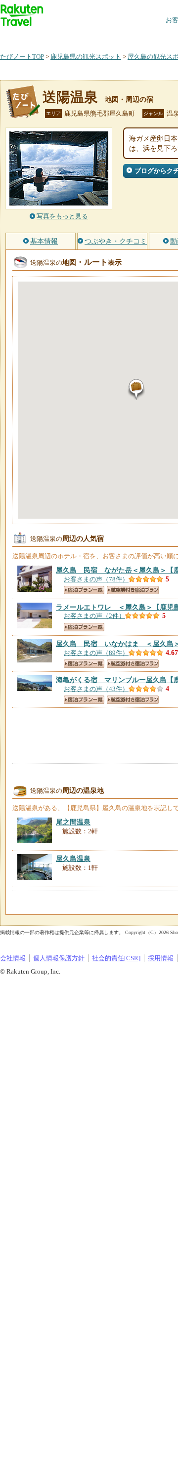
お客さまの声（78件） (96, 579)
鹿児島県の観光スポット (85, 56)
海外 (75, 37)
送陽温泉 (70, 97)
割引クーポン (156, 37)
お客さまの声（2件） (94, 615)
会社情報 (13, 958)
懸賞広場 (115, 37)
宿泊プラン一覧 (84, 590)
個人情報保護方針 (59, 958)
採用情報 (161, 958)
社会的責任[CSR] (116, 958)
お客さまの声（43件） (96, 689)
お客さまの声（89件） (96, 652)
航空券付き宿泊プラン (133, 590)
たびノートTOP (22, 56)
